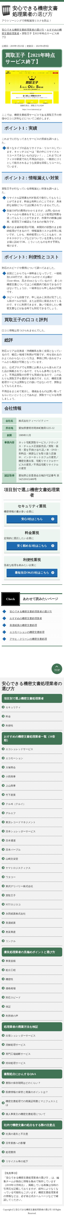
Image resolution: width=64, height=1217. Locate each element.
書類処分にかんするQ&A (20, 1074)
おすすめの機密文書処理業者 (26, 618)
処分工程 (11, 970)
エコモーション (14, 758)
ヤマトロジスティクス (18, 868)
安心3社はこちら (32, 518)
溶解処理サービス (16, 1045)
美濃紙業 (11, 923)
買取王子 (11, 895)
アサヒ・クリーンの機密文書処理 (28, 639)
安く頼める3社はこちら (32, 545)
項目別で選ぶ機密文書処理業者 (24, 698)
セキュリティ (13, 707)
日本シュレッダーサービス (21, 831)
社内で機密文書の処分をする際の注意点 (29, 1124)
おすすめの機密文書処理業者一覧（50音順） (29, 738)
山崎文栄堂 (12, 859)
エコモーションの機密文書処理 (27, 632)
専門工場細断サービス (18, 1054)
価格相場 (11, 988)
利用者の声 (12, 1016)
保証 (8, 1006)
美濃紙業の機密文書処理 (23, 625)
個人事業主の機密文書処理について (26, 1114)
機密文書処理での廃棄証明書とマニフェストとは (32, 1103)
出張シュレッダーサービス (21, 1035)
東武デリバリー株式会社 (19, 886)
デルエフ (11, 813)
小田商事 (11, 776)
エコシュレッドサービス (19, 749)
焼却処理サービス (16, 1063)
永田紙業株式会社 (16, 913)
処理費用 (11, 1152)
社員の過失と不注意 (17, 1134)
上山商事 (11, 785)
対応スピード (13, 997)
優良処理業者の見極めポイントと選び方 (29, 952)
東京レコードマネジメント (21, 822)
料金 (8, 716)
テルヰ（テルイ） (16, 804)
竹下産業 (11, 795)
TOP (57, 670)
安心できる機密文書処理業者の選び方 (31, 611)
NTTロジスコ (13, 904)
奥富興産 (11, 932)
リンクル (11, 941)
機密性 (9, 979)
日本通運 (11, 840)
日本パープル (13, 849)
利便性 (9, 725)
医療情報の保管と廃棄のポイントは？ (27, 1092)
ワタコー (11, 877)
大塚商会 (11, 767)
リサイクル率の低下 (17, 1161)
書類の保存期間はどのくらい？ (23, 1083)
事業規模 (11, 961)
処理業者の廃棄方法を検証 (21, 1026)
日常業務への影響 (16, 1143)
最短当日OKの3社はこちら (32, 572)
